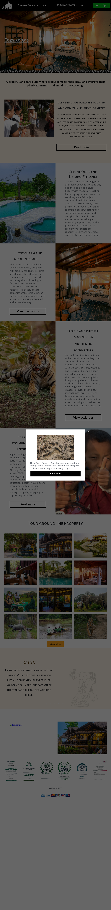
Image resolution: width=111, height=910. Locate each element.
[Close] (89, 431)
